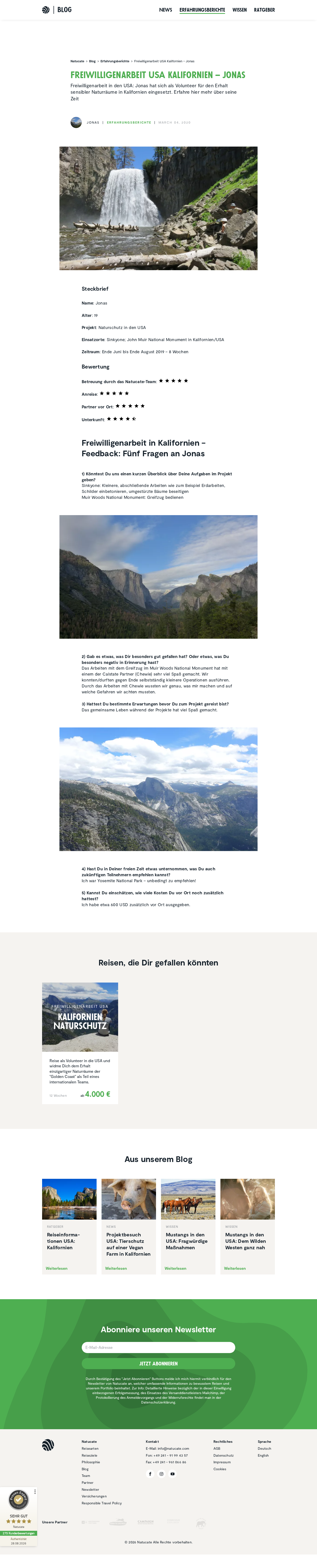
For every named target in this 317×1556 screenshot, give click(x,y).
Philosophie (91, 1462)
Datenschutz (223, 1455)
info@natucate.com (173, 1448)
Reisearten (90, 1448)
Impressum (222, 1462)
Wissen (240, 9)
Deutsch (264, 1448)
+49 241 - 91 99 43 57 (171, 1455)
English (263, 1455)
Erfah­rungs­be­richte (202, 9)
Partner (87, 1482)
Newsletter (90, 1489)
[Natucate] (46, 10)
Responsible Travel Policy (102, 1503)
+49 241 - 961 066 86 (169, 1462)
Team (86, 1475)
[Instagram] (161, 1473)
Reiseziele (89, 1455)
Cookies (219, 1469)
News (165, 9)
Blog (85, 1469)
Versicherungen (94, 1496)
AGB (216, 1448)
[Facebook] (150, 1473)
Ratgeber (264, 9)
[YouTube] (172, 1473)
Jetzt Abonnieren (158, 1363)
